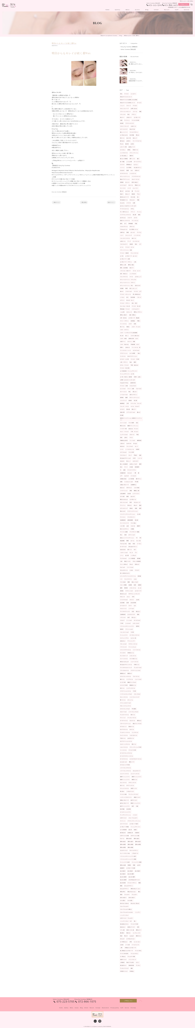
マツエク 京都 (124, 385)
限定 (130, 543)
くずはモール (135, 853)
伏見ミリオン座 (130, 930)
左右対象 (122, 602)
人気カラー (129, 117)
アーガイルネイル (124, 208)
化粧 (140, 455)
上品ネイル (133, 126)
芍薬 (137, 434)
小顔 (121, 561)
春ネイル (134, 238)
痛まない (138, 611)
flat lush (122, 567)
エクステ (122, 164)
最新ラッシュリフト (125, 776)
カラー (130, 605)
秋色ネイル (135, 149)
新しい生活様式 (124, 464)
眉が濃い (122, 933)
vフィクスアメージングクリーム (128, 576)
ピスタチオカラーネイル (135, 759)
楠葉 (140, 882)
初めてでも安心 (130, 962)
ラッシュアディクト (135, 826)
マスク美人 (133, 523)
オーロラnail (137, 620)
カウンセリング (124, 508)
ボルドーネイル (135, 179)
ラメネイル (123, 356)
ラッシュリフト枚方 (125, 862)
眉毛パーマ (131, 762)
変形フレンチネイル (125, 220)
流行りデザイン (133, 394)
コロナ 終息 (123, 338)
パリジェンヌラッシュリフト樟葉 (128, 859)
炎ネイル (122, 785)
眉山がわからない (132, 891)
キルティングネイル (125, 744)
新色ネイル (131, 726)
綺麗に (129, 149)
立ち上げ (122, 938)
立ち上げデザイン (128, 885)
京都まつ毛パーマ (124, 484)
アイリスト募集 (124, 531)
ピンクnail (123, 388)
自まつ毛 (129, 138)
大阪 (137, 806)
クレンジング (128, 235)
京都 (121, 120)
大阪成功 (137, 832)
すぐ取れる (123, 956)
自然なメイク (132, 147)
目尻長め (133, 321)
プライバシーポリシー (125, 111)
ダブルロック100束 (125, 764)
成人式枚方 (123, 871)
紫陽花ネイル (133, 685)
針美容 (137, 449)
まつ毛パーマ (137, 117)
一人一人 (140, 458)
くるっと (139, 297)
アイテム (139, 232)
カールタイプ (123, 605)
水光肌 (131, 467)
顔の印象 (122, 809)
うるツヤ (130, 217)
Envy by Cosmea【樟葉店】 (59, 192)
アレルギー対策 (131, 956)
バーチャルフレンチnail (126, 694)
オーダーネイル (124, 720)
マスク (131, 437)
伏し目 (121, 335)
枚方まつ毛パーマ (124, 803)
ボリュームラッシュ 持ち (126, 285)
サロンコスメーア (124, 108)
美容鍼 (138, 558)
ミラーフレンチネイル (125, 767)
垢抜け (131, 508)
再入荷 (135, 400)
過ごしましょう (133, 288)
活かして (135, 138)
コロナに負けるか (135, 335)
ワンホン (138, 965)
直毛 (131, 941)
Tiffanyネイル (123, 229)
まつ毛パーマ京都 (131, 868)
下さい (138, 194)
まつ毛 (121, 256)
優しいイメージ (124, 132)
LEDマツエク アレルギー (126, 918)
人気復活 (122, 962)
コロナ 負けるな (124, 344)
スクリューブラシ (124, 638)
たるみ (131, 570)
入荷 (128, 403)
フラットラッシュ (134, 152)
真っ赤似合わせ (136, 294)
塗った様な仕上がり (125, 573)
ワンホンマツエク (124, 968)
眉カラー (134, 409)
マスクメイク (123, 608)
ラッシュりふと (132, 647)
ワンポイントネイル (125, 732)
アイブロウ (123, 652)
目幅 (128, 232)
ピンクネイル (136, 241)
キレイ (130, 455)
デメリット (123, 821)
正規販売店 (123, 473)
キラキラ (122, 409)
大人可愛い (129, 167)
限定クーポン (127, 561)
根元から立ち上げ (124, 661)
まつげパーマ (138, 590)
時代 (131, 502)
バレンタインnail (124, 632)
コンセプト (133, 93)
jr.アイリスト (136, 493)
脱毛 (121, 223)
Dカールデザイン (134, 850)
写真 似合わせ (134, 365)
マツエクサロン (134, 953)
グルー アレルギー (133, 818)
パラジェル (123, 617)
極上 (130, 391)
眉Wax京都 (123, 865)
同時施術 (131, 223)
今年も (132, 208)
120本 (132, 632)
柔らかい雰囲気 (124, 158)
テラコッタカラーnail (125, 703)
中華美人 (132, 971)
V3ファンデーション (135, 397)
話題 (124, 470)
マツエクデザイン (134, 132)
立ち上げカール (124, 570)
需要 (129, 582)
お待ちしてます (133, 464)
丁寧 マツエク (134, 431)
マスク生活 (123, 582)
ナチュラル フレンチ (136, 403)
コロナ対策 (136, 487)
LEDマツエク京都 (124, 835)
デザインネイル (132, 782)
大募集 (132, 529)
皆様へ (121, 347)
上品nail (122, 443)
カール (121, 247)
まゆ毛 (137, 599)
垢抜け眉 (122, 412)
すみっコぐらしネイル (125, 705)
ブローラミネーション (125, 723)
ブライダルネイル (124, 670)
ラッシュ (139, 211)
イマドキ (129, 203)
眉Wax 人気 (123, 264)
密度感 (121, 182)
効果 (136, 508)
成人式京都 (123, 882)
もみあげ (132, 936)
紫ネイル (133, 714)
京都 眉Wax (132, 315)
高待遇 (126, 588)
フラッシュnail (129, 629)
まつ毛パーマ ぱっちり (131, 256)
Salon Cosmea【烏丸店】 (128, 49)
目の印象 (132, 135)
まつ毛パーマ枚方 (134, 823)
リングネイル (135, 732)
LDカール (132, 434)
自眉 (128, 602)
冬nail (131, 564)
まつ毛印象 (131, 478)
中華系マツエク (124, 971)
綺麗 (121, 481)
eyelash (126, 475)
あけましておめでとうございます (128, 206)
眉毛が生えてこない (135, 888)
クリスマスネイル (136, 176)
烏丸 (121, 93)
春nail (121, 291)
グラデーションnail (135, 670)
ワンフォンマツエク (133, 794)
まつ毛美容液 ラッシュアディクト (128, 371)
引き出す (122, 170)
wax (132, 170)
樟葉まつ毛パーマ (124, 800)
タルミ (128, 596)
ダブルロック (123, 726)
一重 (135, 473)
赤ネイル (122, 688)
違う (128, 297)
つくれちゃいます (128, 481)
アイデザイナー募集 (134, 531)
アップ (129, 241)
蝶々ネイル (123, 700)
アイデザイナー (131, 517)
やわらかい (132, 200)
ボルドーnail (123, 711)
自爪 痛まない (124, 273)
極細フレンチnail (132, 682)
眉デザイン (138, 478)
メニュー (122, 105)
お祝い (126, 437)
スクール (135, 111)
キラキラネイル (124, 173)
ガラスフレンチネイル (125, 676)
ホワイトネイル (130, 785)
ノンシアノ (137, 912)
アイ (136, 552)
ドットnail (129, 620)
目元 (137, 422)
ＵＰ (140, 244)
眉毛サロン (138, 936)
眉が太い (129, 933)
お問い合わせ (134, 108)
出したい (127, 182)
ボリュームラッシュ (125, 176)
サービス (139, 102)
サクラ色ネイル (133, 658)
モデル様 (122, 496)
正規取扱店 (123, 614)
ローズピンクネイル (134, 635)
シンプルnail (133, 273)
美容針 (130, 400)
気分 (136, 244)
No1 (135, 549)
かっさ (139, 588)
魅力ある (122, 141)
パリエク (135, 815)
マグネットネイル (133, 644)
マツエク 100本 (135, 359)
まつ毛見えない (124, 941)
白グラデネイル (124, 729)
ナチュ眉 (122, 930)
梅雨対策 (139, 440)
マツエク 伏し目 (136, 306)
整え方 (126, 936)
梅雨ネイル (134, 779)
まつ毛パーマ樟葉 (124, 826)
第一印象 (122, 161)
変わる (137, 135)
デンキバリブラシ (132, 470)
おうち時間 (132, 353)
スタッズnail (137, 694)
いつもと (122, 297)
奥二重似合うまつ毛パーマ (126, 950)
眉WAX (131, 155)
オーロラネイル (124, 759)
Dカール (122, 838)
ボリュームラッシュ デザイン (127, 282)
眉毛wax (139, 720)
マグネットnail (129, 590)
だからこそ (129, 312)
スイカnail (133, 475)
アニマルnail (123, 558)
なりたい (136, 164)
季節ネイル (137, 185)
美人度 (134, 214)
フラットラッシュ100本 (135, 747)
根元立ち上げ (123, 593)
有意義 (121, 288)
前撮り (135, 829)
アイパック (123, 717)
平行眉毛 (134, 708)
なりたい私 (133, 638)
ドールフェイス (135, 944)
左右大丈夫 (123, 549)
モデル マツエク (124, 365)
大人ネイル (132, 720)
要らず (121, 191)
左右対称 (129, 809)
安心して (127, 194)
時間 (126, 288)
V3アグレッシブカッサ (134, 593)
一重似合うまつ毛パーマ (130, 947)
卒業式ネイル (131, 652)
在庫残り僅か (123, 478)
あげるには (123, 217)
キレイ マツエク (124, 431)
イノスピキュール (129, 449)
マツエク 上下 (137, 291)
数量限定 (122, 403)
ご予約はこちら (184, 4)
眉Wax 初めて (123, 315)
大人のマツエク (124, 850)
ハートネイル (137, 235)
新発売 (121, 629)
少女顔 (121, 944)
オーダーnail (123, 546)
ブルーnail (138, 388)
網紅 (132, 968)
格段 (139, 214)
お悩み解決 (123, 493)
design (135, 443)
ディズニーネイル (132, 717)
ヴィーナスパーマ (124, 523)
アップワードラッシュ (125, 815)
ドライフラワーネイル (125, 649)
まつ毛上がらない (131, 938)
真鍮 (131, 490)
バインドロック (132, 959)
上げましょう (138, 276)
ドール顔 (127, 944)
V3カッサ (122, 596)
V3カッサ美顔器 (137, 561)
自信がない (123, 641)
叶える (121, 144)
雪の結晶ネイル (124, 200)
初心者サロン (123, 965)
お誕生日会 (133, 382)
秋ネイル (122, 138)
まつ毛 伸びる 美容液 (126, 377)
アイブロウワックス (125, 611)
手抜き (135, 455)
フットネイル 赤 (136, 347)
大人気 (138, 514)
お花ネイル (123, 241)
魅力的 (127, 144)
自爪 (129, 617)
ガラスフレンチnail (125, 708)
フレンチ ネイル (124, 406)
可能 (136, 223)
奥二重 (127, 555)
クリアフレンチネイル (125, 214)
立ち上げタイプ (136, 770)
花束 (121, 437)
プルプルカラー (124, 244)
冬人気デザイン (137, 167)
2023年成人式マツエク (134, 879)
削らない (134, 617)
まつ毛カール (133, 499)
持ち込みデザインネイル (126, 664)
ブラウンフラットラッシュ (134, 821)
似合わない (123, 927)
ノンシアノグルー (124, 915)
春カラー (132, 267)
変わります (123, 511)
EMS (133, 596)
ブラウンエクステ (129, 123)
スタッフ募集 (123, 585)
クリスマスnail (124, 599)
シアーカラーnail (131, 412)
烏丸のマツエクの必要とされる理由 (128, 99)
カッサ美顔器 (132, 558)
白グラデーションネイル (126, 741)
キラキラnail (136, 350)
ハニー (121, 235)
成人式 (130, 829)
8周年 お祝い (137, 377)
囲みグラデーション (125, 179)
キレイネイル (123, 782)
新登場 (121, 397)
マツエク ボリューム (125, 294)
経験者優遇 (130, 520)
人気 (135, 262)
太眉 (134, 203)
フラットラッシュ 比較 (126, 250)
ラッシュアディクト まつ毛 (127, 374)
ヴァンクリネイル (124, 788)
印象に (128, 326)
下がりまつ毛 (123, 543)
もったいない (137, 941)
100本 (134, 691)
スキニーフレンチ (124, 126)
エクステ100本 (124, 685)
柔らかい (135, 391)
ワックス (137, 191)
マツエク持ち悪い (124, 953)
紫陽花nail (123, 673)
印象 (138, 200)
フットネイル (123, 323)
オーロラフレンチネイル (126, 753)
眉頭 (121, 894)
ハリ (121, 579)
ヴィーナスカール (137, 141)
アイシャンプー (131, 641)
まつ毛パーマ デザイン (126, 262)
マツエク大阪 (123, 794)
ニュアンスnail (124, 434)
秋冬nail (137, 564)
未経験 (130, 585)
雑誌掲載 (122, 540)
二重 (121, 947)
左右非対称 (133, 602)
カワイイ (122, 300)
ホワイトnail (132, 534)
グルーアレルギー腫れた (126, 909)
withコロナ (135, 461)
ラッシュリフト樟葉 (136, 862)
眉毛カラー (138, 930)
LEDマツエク (123, 818)
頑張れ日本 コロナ (133, 338)
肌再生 (137, 626)
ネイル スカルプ (135, 406)
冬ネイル (131, 185)
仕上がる (122, 203)
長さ (129, 114)
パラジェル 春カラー (125, 270)
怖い (135, 921)
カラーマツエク (124, 823)
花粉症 (131, 244)
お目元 (132, 144)
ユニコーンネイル (124, 773)
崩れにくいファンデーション (127, 537)
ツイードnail (130, 567)
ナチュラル (123, 114)
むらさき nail (123, 762)
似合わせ (122, 446)
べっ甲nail (133, 555)
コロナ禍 (122, 526)
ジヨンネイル (133, 588)
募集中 (138, 526)
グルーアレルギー (124, 906)
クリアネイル (130, 679)
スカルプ (122, 620)
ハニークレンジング (134, 697)
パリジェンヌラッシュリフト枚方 (128, 856)
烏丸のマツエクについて (126, 96)
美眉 (128, 170)
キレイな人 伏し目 (125, 306)
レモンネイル (133, 655)
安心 (121, 467)
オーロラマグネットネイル (126, 756)
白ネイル (132, 729)
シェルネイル (133, 173)
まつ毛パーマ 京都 (125, 259)
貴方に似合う (135, 182)
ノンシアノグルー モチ (126, 921)
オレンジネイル (124, 697)
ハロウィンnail (124, 552)
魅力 (138, 158)
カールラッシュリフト (125, 812)
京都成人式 (130, 832)
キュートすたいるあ (125, 853)
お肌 (128, 526)
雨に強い (122, 791)
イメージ (122, 167)
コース (121, 449)
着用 (140, 464)
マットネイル (135, 220)
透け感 (128, 409)
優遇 (121, 588)
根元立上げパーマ (124, 197)
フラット (133, 211)
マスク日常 (131, 452)
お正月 (138, 865)
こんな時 (122, 312)
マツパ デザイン (124, 321)
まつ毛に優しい (124, 155)
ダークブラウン (137, 161)
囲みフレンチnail (137, 723)
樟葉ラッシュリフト (135, 803)
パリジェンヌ (123, 647)
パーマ (129, 188)
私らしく (129, 461)
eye (135, 605)
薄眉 (134, 865)
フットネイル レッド (125, 350)
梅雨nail (130, 673)
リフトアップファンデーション (127, 514)
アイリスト (123, 517)
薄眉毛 (129, 865)
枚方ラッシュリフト (125, 806)
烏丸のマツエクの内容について (127, 102)
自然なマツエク (131, 927)
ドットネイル (123, 750)
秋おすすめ (132, 129)
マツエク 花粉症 (124, 253)
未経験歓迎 (123, 520)
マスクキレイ (123, 455)
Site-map (133, 1007)
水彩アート (123, 341)
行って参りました (124, 211)
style (135, 579)
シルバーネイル (124, 747)
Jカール (132, 540)
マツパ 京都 (131, 388)
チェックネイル (134, 253)
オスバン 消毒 (131, 341)
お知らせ (127, 347)
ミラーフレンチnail (133, 711)
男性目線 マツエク (125, 309)
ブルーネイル (136, 676)
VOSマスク (129, 487)
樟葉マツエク (137, 797)
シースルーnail (124, 394)
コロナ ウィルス (136, 326)
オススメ (132, 599)
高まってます (135, 582)
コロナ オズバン (124, 329)
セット (136, 446)
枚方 (133, 806)
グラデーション (124, 353)
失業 (125, 534)
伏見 (138, 927)
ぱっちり (133, 232)
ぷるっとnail (136, 623)
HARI (134, 458)
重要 (128, 540)
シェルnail (128, 623)
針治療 (121, 415)
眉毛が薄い (123, 891)
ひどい (137, 962)
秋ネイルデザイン (124, 529)
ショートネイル (134, 661)
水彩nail (137, 170)
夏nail (138, 412)
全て (125, 223)
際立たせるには (124, 499)
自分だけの (137, 285)
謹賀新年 (122, 868)
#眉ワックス (134, 788)
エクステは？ (123, 185)
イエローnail (128, 291)
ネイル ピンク (136, 270)
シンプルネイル (124, 152)
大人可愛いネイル (133, 229)
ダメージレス (123, 391)
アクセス (135, 105)
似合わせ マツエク (133, 428)
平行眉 (136, 481)
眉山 (139, 891)
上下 (121, 475)
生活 (133, 611)
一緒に (138, 353)
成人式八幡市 (131, 874)
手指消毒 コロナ (135, 344)
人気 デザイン (124, 362)
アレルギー (127, 894)
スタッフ (129, 105)
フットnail (132, 440)
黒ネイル (134, 744)
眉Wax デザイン (138, 312)
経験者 (139, 585)
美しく (127, 335)
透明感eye (129, 164)
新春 (138, 614)
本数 (140, 111)
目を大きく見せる (124, 903)
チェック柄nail (124, 564)
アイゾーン (123, 505)
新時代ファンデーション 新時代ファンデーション (131, 418)
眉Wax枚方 (129, 838)
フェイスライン (128, 579)
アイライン (127, 120)
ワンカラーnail (137, 667)
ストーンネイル (124, 658)
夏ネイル (122, 679)
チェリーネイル (124, 735)
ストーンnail (123, 422)
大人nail (130, 473)
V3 (136, 537)
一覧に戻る (84, 202)
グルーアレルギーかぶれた (126, 912)
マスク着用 (131, 422)
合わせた (122, 461)
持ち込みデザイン (133, 546)
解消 (135, 362)
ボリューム (130, 700)
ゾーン (121, 555)
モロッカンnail (124, 502)
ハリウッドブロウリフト (126, 797)
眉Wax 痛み (131, 264)
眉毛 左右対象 (124, 267)
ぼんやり (133, 496)
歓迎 (135, 585)
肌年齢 (139, 576)
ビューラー (135, 188)
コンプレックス (136, 933)
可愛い (138, 321)
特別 (134, 543)
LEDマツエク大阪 (135, 835)
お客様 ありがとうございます (127, 380)
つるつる (133, 526)
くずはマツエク (130, 791)
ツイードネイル (136, 649)
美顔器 (121, 590)
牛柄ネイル (136, 664)
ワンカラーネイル (124, 714)
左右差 (129, 493)
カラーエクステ (124, 129)
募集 (128, 496)
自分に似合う (123, 897)
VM (140, 537)
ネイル (131, 276)
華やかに (130, 505)
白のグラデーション (132, 356)
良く (138, 197)
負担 (140, 505)
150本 (121, 623)
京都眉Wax (133, 484)
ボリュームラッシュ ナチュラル (128, 279)
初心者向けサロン (124, 924)
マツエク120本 (132, 750)
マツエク (126, 93)
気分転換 (133, 297)
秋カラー (122, 117)
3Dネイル (132, 226)
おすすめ (127, 191)
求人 (121, 534)
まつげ (135, 217)
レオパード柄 (123, 147)
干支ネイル (123, 738)
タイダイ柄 (123, 682)
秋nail (135, 505)
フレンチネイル (124, 276)
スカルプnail (133, 385)
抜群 (140, 508)
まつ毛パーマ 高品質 (134, 318)
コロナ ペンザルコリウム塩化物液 (128, 332)
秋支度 (121, 123)
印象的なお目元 (124, 440)
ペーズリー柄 (123, 428)
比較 (135, 323)
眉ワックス (132, 158)
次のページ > (111, 202)
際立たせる (123, 425)
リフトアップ (123, 400)
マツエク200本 (135, 120)
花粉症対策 (131, 965)
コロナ (130, 323)
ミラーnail (131, 608)
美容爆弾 (137, 467)
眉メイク (130, 549)
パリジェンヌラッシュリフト (127, 626)
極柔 (126, 397)
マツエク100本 (134, 924)
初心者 (136, 520)
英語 (121, 936)
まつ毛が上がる (124, 135)
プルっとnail (123, 644)
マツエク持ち (138, 950)
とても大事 (129, 161)
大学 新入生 (123, 318)
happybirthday (124, 382)
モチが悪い (123, 900)
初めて (121, 194)
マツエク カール (129, 247)
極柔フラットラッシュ (133, 425)
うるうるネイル (133, 735)
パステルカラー (135, 309)
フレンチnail (130, 446)
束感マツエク (123, 959)
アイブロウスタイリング (126, 667)
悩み (131, 362)
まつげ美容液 (123, 829)
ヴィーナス (123, 188)
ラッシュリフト (124, 635)
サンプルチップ (124, 655)
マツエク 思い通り (125, 368)
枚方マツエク (134, 800)
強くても (122, 326)
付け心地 (133, 197)
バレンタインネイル (125, 238)
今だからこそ (137, 502)
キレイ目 (138, 540)
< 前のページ (56, 202)
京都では (122, 232)
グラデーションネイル (125, 691)
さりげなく (123, 149)
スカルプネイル (124, 226)
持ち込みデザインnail (125, 458)
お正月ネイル (131, 738)
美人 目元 (134, 303)
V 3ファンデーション (133, 511)
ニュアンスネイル (131, 688)
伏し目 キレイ (130, 300)
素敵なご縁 (136, 490)
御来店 (133, 194)
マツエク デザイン (125, 303)
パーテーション (124, 490)
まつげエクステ (131, 614)
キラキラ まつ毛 (124, 359)
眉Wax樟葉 (123, 844)
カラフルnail (123, 452)
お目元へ (129, 141)
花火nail (122, 487)
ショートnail (138, 679)
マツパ (126, 467)
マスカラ (137, 570)
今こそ (131, 552)
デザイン (134, 114)
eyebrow (129, 443)
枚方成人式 (123, 832)
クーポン (139, 543)
